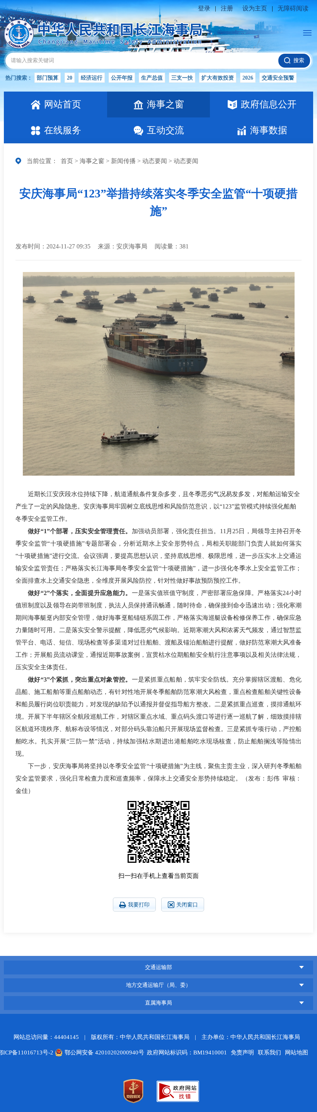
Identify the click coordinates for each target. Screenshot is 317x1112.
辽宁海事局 (158, 956)
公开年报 (122, 78)
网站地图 (296, 1052)
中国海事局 (158, 940)
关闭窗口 (187, 905)
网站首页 (62, 104)
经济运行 (91, 78)
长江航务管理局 (158, 954)
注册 (227, 8)
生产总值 (152, 78)
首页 (67, 161)
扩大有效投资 (217, 78)
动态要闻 (154, 161)
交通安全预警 (278, 78)
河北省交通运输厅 (158, 938)
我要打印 (139, 905)
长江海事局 (158, 34)
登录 (204, 8)
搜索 (298, 60)
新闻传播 (123, 161)
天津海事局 (158, 942)
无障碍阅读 (293, 8)
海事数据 (268, 130)
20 (69, 78)
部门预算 (47, 78)
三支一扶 (182, 78)
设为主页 (254, 8)
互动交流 (165, 130)
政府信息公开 (269, 104)
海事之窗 (165, 104)
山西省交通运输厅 (158, 953)
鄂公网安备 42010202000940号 (104, 1052)
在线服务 (62, 130)
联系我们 (269, 1052)
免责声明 (242, 1052)
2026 (247, 78)
